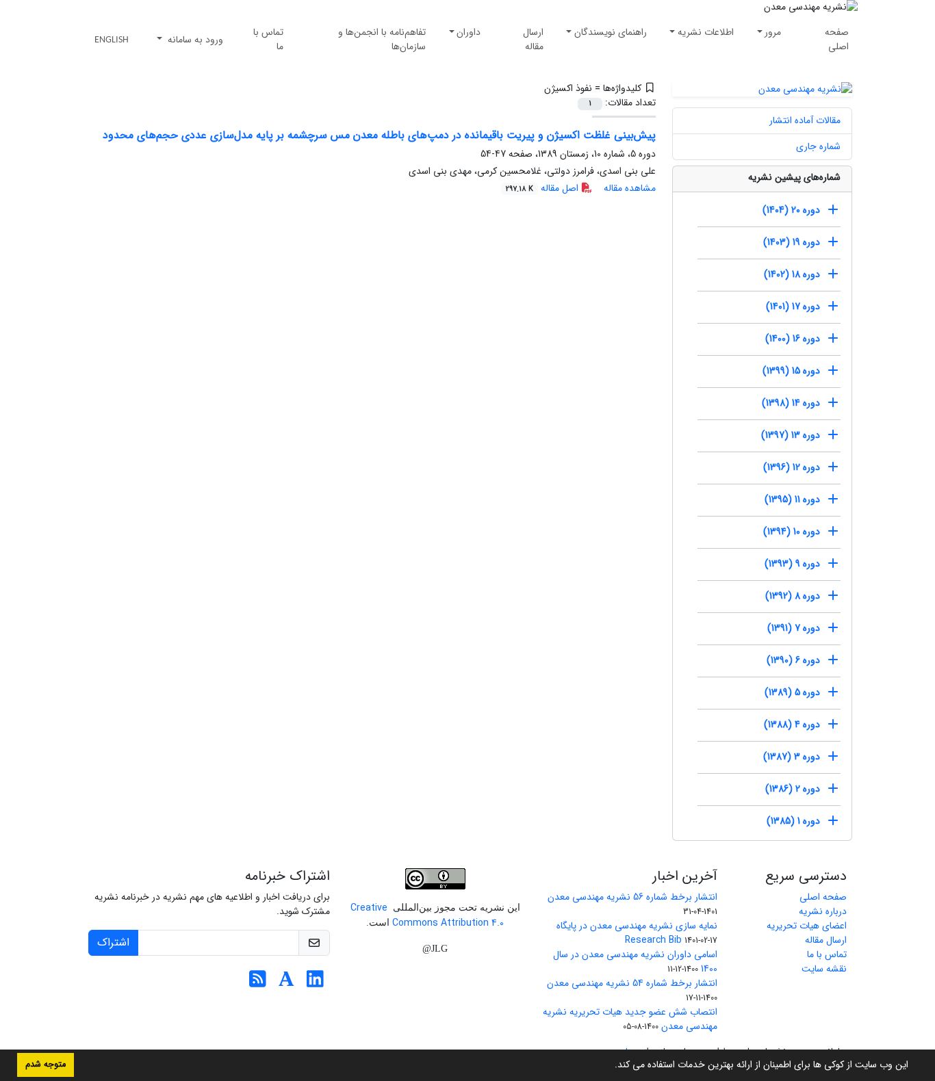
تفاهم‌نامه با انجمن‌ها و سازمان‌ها (382, 39)
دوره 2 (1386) (792, 788)
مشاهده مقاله (630, 188)
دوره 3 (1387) (791, 756)
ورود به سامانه (194, 39)
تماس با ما (268, 39)
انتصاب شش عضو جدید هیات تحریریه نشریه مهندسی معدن (630, 1019)
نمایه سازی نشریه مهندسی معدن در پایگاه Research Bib (636, 933)
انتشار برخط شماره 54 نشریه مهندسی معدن (632, 983)
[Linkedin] (315, 983)
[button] (610, 1066)
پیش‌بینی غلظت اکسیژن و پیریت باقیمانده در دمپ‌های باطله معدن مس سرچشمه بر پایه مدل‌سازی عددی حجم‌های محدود (379, 135)
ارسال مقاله (533, 39)
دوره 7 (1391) (793, 628)
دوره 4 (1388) (792, 724)
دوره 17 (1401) (793, 306)
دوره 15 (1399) (791, 370)
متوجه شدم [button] (45, 1064)
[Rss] (257, 983)
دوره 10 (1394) (791, 531)
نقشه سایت (824, 968)
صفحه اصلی (837, 39)
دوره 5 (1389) (792, 692)
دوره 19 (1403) (791, 242)
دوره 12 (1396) (791, 467)
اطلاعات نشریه (706, 32)
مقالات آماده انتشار (805, 120)
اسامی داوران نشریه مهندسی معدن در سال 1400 (635, 961)
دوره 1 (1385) (793, 821)
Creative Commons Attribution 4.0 (427, 915)
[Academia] (286, 983)
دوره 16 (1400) (792, 338)
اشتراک (113, 942)
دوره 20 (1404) (791, 210)
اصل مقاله (543, 188)
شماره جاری (818, 146)
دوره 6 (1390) (793, 660)
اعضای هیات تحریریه (807, 925)
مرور (773, 32)
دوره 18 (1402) (792, 274)
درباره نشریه (823, 911)
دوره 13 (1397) (790, 435)
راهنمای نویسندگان (610, 32)
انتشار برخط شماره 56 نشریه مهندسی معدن (632, 896)
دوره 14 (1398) (791, 403)
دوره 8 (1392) (792, 595)
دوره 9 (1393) (792, 563)
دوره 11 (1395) (792, 499)
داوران (469, 32)
